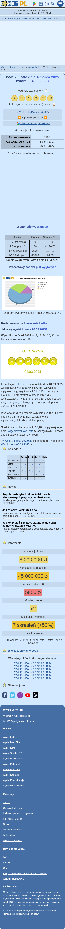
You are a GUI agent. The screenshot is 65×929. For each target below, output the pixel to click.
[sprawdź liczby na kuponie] (40, 4)
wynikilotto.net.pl (29, 721)
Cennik (6, 802)
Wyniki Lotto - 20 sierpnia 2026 (32, 672)
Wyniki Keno (9, 747)
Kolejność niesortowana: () (34, 104)
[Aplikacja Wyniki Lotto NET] (34, 4)
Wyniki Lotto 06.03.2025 (15, 444)
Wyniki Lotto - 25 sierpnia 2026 (32, 666)
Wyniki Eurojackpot (12, 758)
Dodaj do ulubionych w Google (35, 123)
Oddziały (7, 824)
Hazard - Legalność (12, 840)
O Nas (6, 868)
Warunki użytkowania (13, 879)
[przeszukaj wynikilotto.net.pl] (52, 4)
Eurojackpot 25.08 (14, 18)
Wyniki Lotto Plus (11, 742)
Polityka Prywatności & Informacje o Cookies (25, 873)
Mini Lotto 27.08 (53, 18)
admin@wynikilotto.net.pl (18, 716)
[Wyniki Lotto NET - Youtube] (27, 695)
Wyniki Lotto (34, 67)
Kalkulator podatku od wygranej (18, 813)
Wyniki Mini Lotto (11, 769)
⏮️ (19, 117)
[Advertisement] (33, 43)
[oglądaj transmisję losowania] (46, 4)
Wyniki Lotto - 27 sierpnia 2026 (32, 663)
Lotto (22, 67)
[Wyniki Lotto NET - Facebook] (4, 695)
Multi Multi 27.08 (34, 18)
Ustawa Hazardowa (12, 829)
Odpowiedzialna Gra (12, 808)
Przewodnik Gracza (12, 818)
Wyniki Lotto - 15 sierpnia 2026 (32, 678)
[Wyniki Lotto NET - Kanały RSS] (35, 695)
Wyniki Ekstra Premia (13, 785)
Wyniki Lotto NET (9, 67)
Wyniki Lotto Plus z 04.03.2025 (34, 112)
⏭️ (45, 117)
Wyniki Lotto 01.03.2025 (17, 440)
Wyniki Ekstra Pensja (13, 780)
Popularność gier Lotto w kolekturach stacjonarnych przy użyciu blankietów (26, 496)
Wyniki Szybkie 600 (12, 753)
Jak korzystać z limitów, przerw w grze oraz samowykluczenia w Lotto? (29, 524)
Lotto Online (9, 835)
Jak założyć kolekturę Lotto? (20, 510)
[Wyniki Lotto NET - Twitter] (12, 695)
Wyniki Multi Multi (11, 764)
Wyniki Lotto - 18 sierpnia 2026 (32, 675)
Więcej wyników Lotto (20, 431)
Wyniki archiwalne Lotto (23, 650)
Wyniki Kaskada (11, 775)
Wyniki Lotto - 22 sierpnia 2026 (32, 669)
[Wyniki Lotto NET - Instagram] (20, 695)
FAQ (5, 857)
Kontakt (7, 862)
